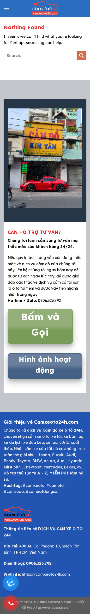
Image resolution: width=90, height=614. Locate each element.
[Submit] (81, 55)
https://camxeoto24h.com (46, 574)
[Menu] (6, 8)
